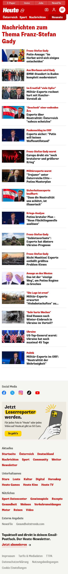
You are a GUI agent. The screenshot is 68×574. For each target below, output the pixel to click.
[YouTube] (37, 392)
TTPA (49, 556)
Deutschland (45, 454)
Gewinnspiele (39, 499)
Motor (6, 510)
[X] (12, 392)
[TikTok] (29, 392)
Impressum (8, 556)
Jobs (41, 3)
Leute (16, 479)
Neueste (57, 17)
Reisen (18, 510)
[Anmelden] (54, 10)
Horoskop (54, 479)
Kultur (28, 479)
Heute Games (11, 485)
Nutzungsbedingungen (45, 562)
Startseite (9, 454)
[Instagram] (21, 392)
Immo (27, 3)
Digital (40, 479)
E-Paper (11, 3)
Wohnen (25, 504)
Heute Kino (30, 485)
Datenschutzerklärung (15, 562)
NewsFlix (56, 3)
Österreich (10, 17)
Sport (23, 17)
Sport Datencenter (14, 499)
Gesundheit (9, 504)
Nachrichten (10, 459)
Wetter (56, 459)
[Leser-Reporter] (46, 10)
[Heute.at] (11, 10)
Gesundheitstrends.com (30, 524)
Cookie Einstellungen (14, 568)
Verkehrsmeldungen (47, 504)
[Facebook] (4, 392)
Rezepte (57, 499)
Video (29, 510)
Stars (5, 479)
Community (40, 459)
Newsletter (9, 465)
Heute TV (47, 485)
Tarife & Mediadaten (30, 556)
